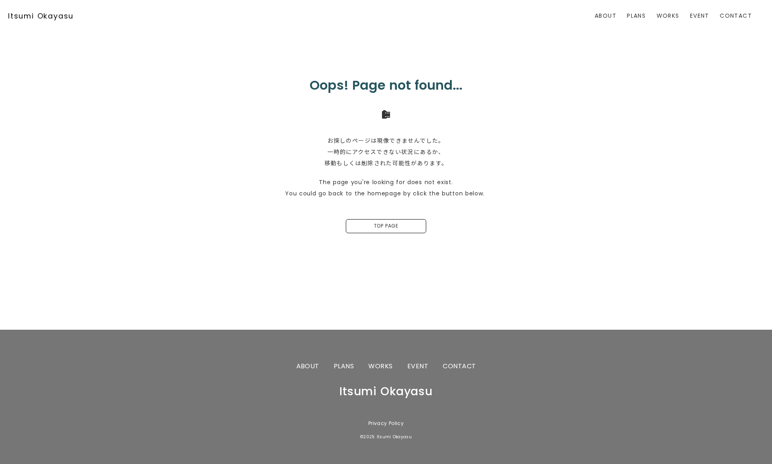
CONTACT (736, 16)
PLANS (636, 16)
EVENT (699, 16)
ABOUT (605, 16)
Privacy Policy (386, 423)
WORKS (668, 16)
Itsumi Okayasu (41, 16)
